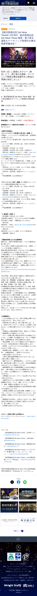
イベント (24, 569)
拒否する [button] (5, 18)
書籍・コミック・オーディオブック (13, 566)
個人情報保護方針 (24, 575)
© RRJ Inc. (18, 592)
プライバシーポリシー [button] (9, 14)
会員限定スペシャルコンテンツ (14, 571)
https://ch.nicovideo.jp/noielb (19, 454)
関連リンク (18, 531)
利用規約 (22, 580)
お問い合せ (30, 580)
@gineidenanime (9, 440)
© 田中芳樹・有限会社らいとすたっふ (18, 590)
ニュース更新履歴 (20, 564)
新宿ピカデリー (10, 110)
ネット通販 (28, 571)
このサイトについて (12, 575)
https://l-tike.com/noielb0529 (23, 225)
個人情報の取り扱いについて (10, 577)
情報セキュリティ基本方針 (26, 577)
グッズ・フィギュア (14, 569)
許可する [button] (18, 18)
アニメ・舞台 (28, 566)
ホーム (12, 564)
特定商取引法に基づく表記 (11, 580)
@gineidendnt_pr (12, 446)
